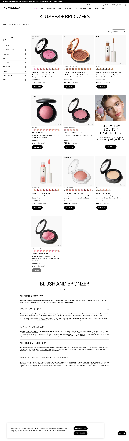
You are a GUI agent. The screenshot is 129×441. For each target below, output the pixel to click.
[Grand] (79, 190)
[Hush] (103, 190)
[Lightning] (58, 190)
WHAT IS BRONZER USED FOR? (33, 343)
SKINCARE (68, 9)
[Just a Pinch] (46, 251)
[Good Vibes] (38, 190)
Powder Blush (42, 320)
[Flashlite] (100, 69)
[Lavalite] (43, 190)
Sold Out (37, 270)
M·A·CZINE (83, 9)
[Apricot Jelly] (49, 190)
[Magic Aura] (46, 190)
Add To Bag (37, 86)
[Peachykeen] (43, 69)
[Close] (100, 427)
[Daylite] (103, 69)
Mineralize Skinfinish (76, 334)
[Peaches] (71, 130)
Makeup (10, 24)
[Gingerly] (74, 130)
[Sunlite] (112, 69)
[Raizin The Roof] (46, 69)
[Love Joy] (38, 130)
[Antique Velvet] (52, 69)
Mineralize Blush (69, 302)
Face (14, 24)
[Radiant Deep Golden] (82, 69)
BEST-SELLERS (51, 9)
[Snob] (35, 69)
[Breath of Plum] (65, 130)
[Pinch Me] (58, 69)
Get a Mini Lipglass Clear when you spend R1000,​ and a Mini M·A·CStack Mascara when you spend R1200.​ (33, 1)
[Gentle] (35, 130)
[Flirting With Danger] (49, 130)
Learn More (63, 289)
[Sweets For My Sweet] (38, 251)
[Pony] (38, 69)
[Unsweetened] (52, 190)
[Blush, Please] (67, 190)
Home (4, 24)
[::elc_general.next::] (59, 69)
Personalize (80, 433)
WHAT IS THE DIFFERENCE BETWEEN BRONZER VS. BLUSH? (44, 358)
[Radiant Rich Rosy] (67, 69)
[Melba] (55, 69)
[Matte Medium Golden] (79, 69)
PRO (90, 9)
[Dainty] (55, 130)
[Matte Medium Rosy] (76, 69)
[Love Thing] (40, 130)
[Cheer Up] (91, 190)
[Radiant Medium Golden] (91, 69)
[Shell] (100, 190)
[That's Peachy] (70, 190)
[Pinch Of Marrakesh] (88, 190)
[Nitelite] (55, 190)
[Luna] (109, 190)
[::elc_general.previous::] (33, 69)
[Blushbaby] (77, 130)
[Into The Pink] (35, 251)
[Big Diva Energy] (85, 190)
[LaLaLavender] (49, 69)
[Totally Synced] (82, 190)
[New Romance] (43, 130)
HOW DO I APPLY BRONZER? (32, 327)
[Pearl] (97, 190)
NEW (42, 9)
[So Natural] (76, 190)
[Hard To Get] (58, 251)
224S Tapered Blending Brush (75, 336)
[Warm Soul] (58, 130)
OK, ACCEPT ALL (80, 428)
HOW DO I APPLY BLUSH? (30, 309)
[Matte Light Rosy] (88, 69)
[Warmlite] (109, 69)
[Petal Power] (46, 130)
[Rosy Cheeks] (40, 251)
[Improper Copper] (106, 190)
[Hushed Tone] (43, 251)
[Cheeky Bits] (49, 251)
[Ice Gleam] (40, 190)
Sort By (108, 31)
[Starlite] (35, 190)
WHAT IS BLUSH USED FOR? (31, 296)
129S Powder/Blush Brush (49, 318)
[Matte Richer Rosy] (73, 69)
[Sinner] (40, 69)
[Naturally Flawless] (52, 130)
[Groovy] (73, 190)
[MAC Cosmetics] (15, 8)
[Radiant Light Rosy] (70, 69)
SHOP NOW (110, 146)
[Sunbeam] (106, 69)
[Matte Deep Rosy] (85, 69)
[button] (122, 433)
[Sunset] (97, 69)
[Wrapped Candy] (52, 251)
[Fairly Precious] (55, 251)
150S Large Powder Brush (30, 333)
